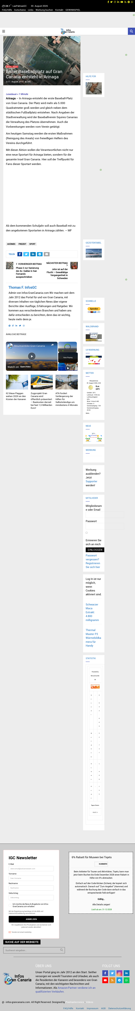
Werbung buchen (44, 9)
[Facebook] (105, 973)
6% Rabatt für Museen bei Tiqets (92, 857)
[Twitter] (112, 973)
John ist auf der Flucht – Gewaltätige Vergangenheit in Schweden (57, 274)
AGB (103, 1008)
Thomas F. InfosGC (23, 287)
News (9, 67)
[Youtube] (105, 980)
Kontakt (59, 9)
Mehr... (88, 412)
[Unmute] (62, 350)
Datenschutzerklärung (119, 1008)
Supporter (91, 481)
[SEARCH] (61, 949)
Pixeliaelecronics (75, 1002)
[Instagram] (119, 973)
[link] (10, 346)
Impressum (92, 1008)
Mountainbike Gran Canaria (29, 345)
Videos (89, 1002)
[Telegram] (119, 980)
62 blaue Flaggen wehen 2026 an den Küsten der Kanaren (16, 396)
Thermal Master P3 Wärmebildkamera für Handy (93, 637)
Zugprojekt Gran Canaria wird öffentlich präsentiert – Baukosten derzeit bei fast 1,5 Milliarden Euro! (41, 400)
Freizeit (22, 244)
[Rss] (112, 980)
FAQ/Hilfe (7, 9)
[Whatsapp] (126, 980)
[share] (52, 344)
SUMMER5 (102, 864)
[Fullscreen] (75, 350)
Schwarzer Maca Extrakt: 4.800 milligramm (92, 612)
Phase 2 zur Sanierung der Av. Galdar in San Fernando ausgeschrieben (27, 272)
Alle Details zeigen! (101, 904)
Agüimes (11, 244)
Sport (15, 67)
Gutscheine (20, 9)
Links (30, 9)
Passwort (91, 521)
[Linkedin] (126, 973)
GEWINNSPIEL (73, 9)
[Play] (59, 350)
